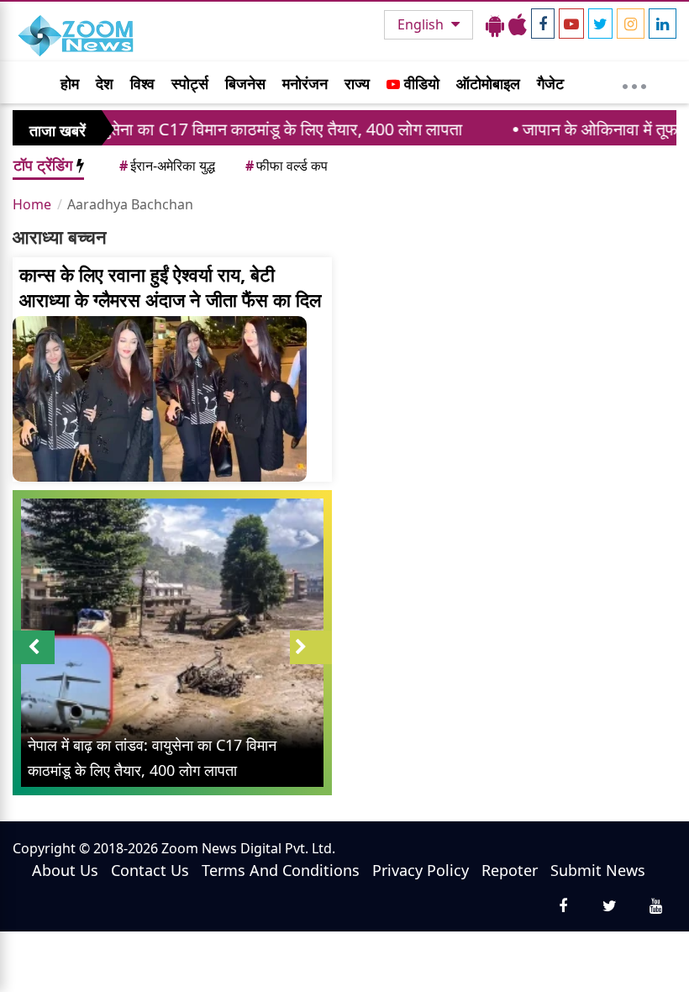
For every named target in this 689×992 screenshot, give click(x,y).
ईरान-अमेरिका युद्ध (167, 165)
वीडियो (419, 83)
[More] (634, 82)
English (422, 24)
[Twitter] (600, 23)
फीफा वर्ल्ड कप (286, 165)
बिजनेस (245, 83)
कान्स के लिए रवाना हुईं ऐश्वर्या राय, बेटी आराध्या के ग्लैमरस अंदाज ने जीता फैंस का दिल (170, 286)
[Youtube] (571, 23)
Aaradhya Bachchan (130, 204)
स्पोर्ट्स (189, 83)
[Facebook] (543, 23)
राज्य (357, 83)
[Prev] (34, 647)
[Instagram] (630, 23)
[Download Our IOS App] (517, 24)
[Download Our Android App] (495, 24)
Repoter (509, 870)
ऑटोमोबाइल (488, 83)
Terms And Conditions (281, 870)
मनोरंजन (305, 83)
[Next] (311, 647)
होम (69, 83)
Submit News (597, 870)
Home (32, 204)
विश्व (142, 83)
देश (104, 83)
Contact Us (150, 870)
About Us (65, 870)
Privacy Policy (420, 870)
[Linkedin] (662, 23)
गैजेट (550, 83)
